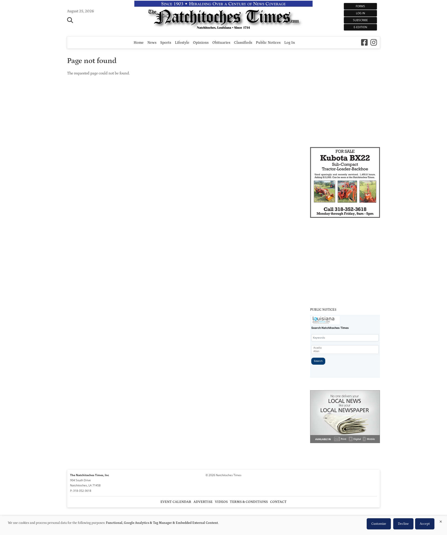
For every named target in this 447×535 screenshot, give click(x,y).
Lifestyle (182, 42)
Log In (360, 13)
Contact (278, 502)
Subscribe (360, 20)
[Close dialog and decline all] (440, 521)
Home (139, 42)
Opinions (201, 42)
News (151, 42)
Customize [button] (378, 524)
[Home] (223, 16)
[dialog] (223, 525)
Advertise (203, 502)
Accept (425, 524)
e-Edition (360, 27)
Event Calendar (175, 502)
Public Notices (268, 42)
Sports (165, 42)
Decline (403, 524)
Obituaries (221, 42)
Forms (360, 6)
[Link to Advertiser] (345, 183)
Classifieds (243, 42)
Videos (221, 502)
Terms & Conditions (249, 502)
